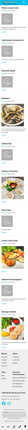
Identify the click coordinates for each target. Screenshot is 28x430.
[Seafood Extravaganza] (7, 290)
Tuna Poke (6, 210)
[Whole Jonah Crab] (7, 19)
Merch (2, 375)
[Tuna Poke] (7, 221)
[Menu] (24, 2)
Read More (4, 32)
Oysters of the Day (9, 171)
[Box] (14, 426)
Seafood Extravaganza (11, 279)
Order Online (4, 357)
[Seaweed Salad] (7, 81)
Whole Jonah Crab (9, 8)
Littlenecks (6, 143)
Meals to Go (4, 366)
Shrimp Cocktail (8, 312)
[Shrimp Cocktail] (12, 328)
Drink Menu (4, 363)
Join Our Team (16, 360)
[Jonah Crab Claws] (12, 257)
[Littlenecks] (7, 154)
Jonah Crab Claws (9, 240)
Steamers (5, 98)
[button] (3, 403)
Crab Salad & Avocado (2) (12, 40)
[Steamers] (12, 115)
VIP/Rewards (16, 357)
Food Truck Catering (17, 386)
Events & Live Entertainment (19, 377)
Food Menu (4, 360)
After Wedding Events (18, 383)
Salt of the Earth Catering (18, 380)
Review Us (15, 363)
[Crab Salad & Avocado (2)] (7, 51)
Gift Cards (3, 378)
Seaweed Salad (8, 70)
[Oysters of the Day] (12, 188)
